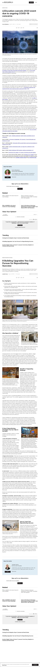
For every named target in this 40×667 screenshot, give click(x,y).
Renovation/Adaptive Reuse (7, 257)
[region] (20, 217)
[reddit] (21, 27)
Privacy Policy (4, 665)
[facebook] (16, 27)
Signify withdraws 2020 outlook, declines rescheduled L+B (21, 150)
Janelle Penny (5, 273)
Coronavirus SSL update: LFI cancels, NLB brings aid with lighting (22, 152)
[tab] (5, 214)
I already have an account (20, 227)
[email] (23, 27)
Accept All (35, 664)
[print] (37, 27)
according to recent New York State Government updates (14, 70)
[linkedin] (18, 27)
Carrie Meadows (5, 24)
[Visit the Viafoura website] (35, 219)
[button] (3, 2)
